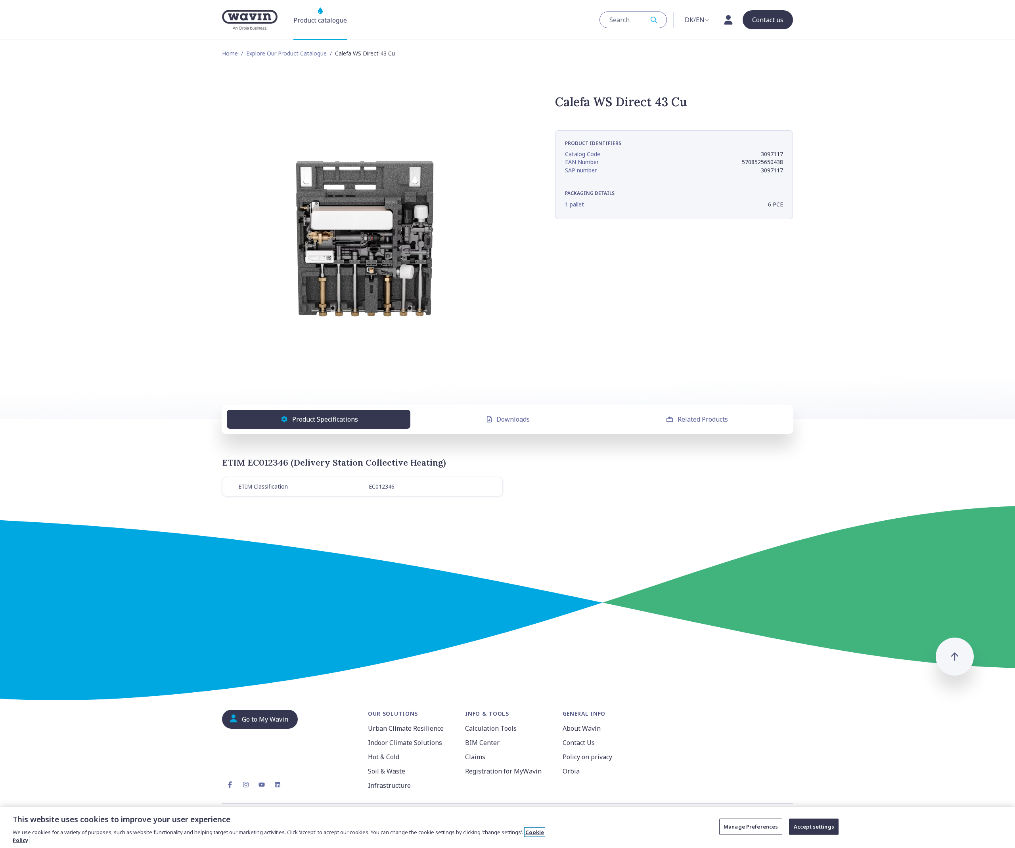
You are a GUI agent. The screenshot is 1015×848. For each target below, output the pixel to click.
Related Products (703, 419)
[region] (507, 827)
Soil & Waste (386, 771)
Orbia (571, 771)
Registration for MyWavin (503, 771)
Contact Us (579, 742)
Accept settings (814, 826)
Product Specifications (325, 419)
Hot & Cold (383, 757)
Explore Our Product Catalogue (286, 53)
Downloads (513, 419)
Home (230, 53)
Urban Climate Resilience (406, 728)
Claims (475, 757)
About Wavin (582, 728)
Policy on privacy (587, 757)
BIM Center (482, 742)
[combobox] (633, 19)
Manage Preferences (751, 826)
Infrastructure (389, 785)
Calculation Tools (491, 728)
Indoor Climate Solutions (405, 742)
